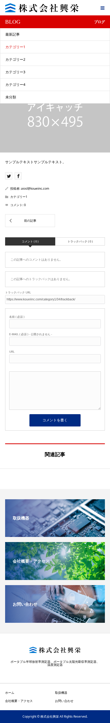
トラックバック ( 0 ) (80, 241)
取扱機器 (61, 692)
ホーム (9, 692)
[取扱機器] (55, 535)
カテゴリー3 (15, 71)
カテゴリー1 (15, 46)
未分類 (10, 97)
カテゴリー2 (15, 59)
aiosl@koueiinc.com (35, 188)
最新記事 (12, 34)
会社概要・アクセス (19, 701)
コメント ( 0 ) (30, 241)
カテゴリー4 (15, 84)
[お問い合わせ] (55, 621)
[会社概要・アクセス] (55, 578)
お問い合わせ (64, 701)
